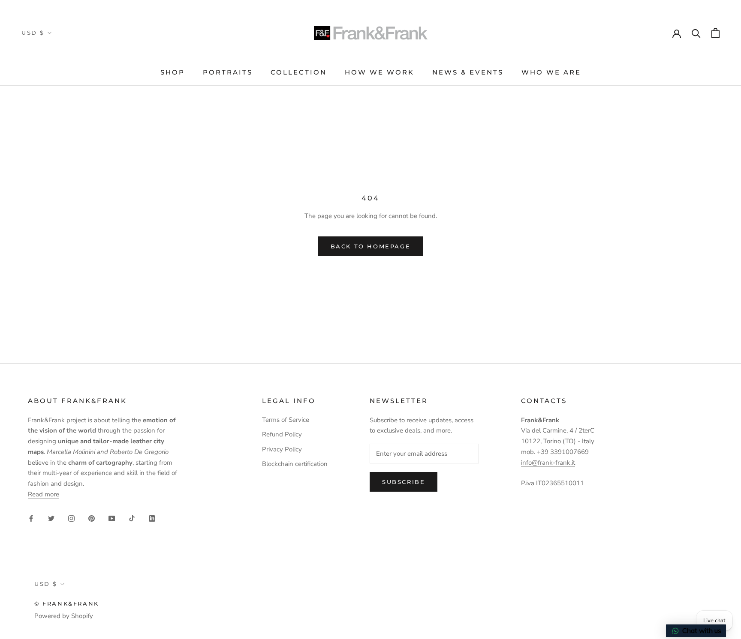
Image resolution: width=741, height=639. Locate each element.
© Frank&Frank (66, 603)
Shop (172, 72)
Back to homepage (371, 246)
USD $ (33, 32)
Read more (43, 494)
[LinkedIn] (152, 518)
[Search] (696, 32)
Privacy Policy (282, 449)
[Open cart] (715, 33)
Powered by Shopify (63, 616)
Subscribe (403, 481)
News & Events (467, 72)
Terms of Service (285, 419)
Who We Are (551, 72)
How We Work (379, 72)
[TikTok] (132, 518)
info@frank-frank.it (548, 462)
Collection (299, 72)
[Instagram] (71, 518)
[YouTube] (111, 518)
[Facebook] (31, 518)
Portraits (228, 72)
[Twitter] (51, 518)
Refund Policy (282, 434)
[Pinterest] (91, 518)
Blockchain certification (295, 464)
